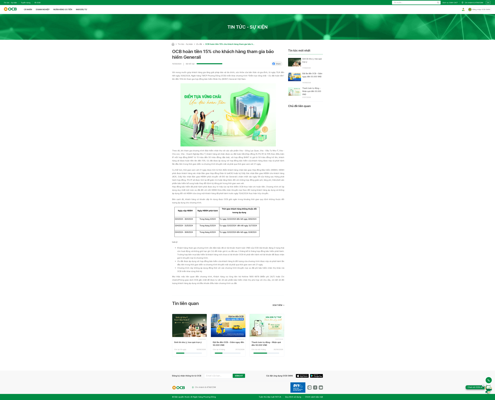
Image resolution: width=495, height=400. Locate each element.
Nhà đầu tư (81, 9)
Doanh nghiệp (43, 9)
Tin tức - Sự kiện (10, 3)
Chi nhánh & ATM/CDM (205, 387)
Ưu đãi (199, 44)
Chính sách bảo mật (314, 397)
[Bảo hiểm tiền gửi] (297, 387)
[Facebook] (315, 387)
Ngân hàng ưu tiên (62, 9)
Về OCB (37, 3)
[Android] (316, 376)
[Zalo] (309, 387)
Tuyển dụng (25, 3)
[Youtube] (321, 387)
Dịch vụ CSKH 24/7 (450, 3)
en (488, 3)
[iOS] (303, 376)
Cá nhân (28, 9)
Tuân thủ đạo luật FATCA (270, 397)
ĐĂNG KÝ (239, 376)
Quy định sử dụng (293, 397)
